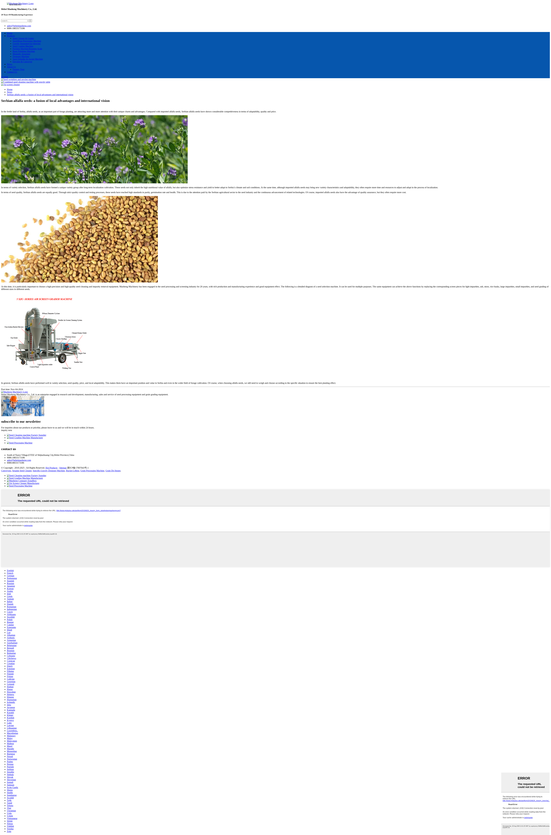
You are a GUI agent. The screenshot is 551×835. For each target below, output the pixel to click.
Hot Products (51, 468)
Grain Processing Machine (92, 470)
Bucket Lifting (72, 470)
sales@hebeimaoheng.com (19, 26)
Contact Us (12, 72)
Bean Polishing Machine (24, 51)
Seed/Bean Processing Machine (27, 41)
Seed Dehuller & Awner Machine (28, 59)
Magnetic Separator (21, 54)
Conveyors (6, 470)
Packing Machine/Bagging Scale (27, 48)
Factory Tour (18, 69)
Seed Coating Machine (23, 46)
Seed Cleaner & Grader (23, 38)
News (9, 64)
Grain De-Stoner (112, 470)
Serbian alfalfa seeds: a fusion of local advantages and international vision (40, 94)
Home (9, 33)
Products (11, 36)
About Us (11, 67)
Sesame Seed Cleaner (22, 470)
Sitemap (63, 468)
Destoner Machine (21, 56)
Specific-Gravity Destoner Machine (49, 470)
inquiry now (6, 430)
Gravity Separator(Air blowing (26, 43)
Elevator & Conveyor (22, 61)
